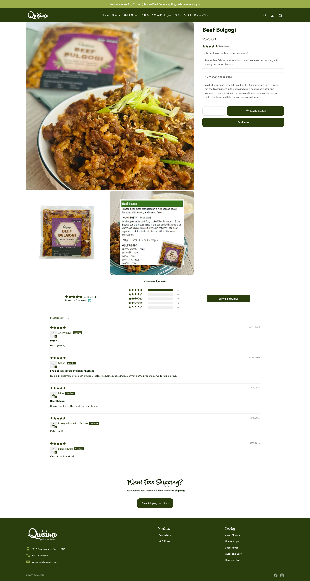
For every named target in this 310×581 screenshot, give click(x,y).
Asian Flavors (232, 535)
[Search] (265, 15)
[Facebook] (276, 575)
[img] (58, 327)
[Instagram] (282, 575)
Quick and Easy (233, 553)
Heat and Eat (232, 560)
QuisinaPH (39, 575)
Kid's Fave (164, 541)
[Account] (272, 15)
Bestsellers (165, 535)
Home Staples (233, 541)
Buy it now (243, 122)
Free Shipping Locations (155, 503)
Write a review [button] (228, 298)
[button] (210, 46)
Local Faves (231, 547)
